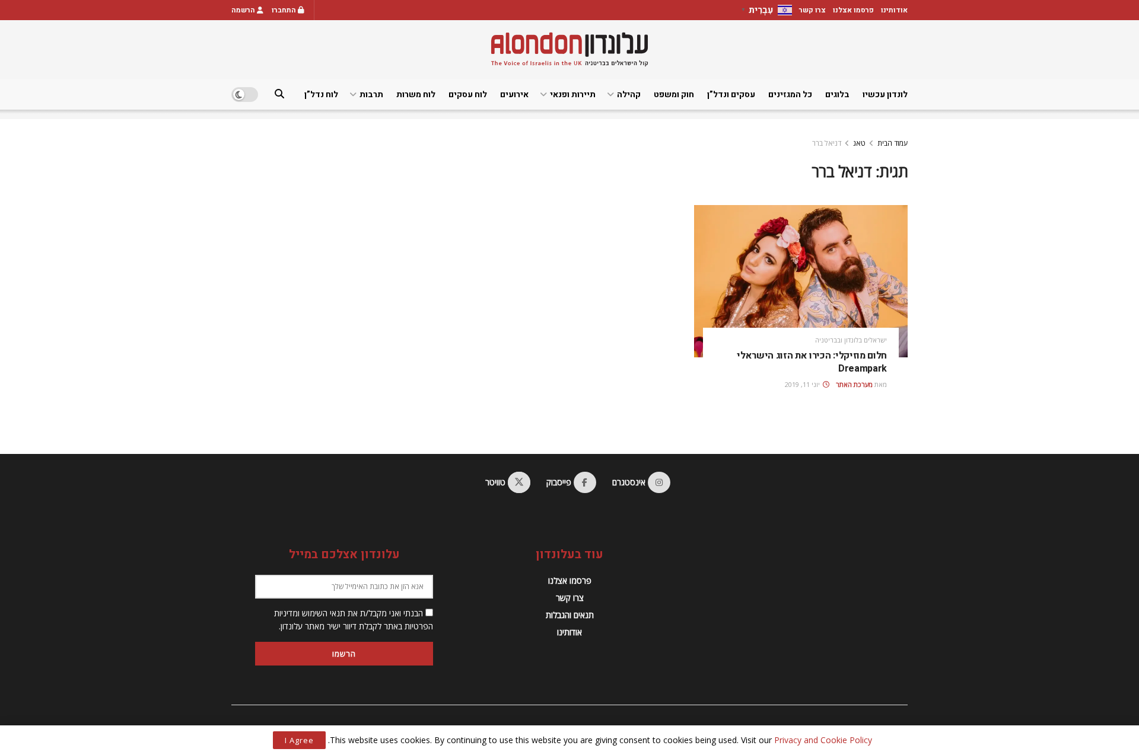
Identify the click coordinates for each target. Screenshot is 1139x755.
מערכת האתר (854, 384)
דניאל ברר (826, 143)
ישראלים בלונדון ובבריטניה (851, 340)
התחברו (285, 10)
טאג (859, 143)
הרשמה (244, 10)
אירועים (514, 94)
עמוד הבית (892, 143)
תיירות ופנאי (573, 94)
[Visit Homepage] (569, 49)
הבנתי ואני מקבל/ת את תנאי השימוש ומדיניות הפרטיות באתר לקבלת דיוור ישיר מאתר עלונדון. (353, 619)
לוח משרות (415, 94)
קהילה (629, 94)
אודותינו (894, 10)
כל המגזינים (790, 94)
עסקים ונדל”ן (731, 94)
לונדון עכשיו (885, 94)
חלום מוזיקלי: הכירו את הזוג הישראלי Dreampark (812, 362)
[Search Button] (279, 94)
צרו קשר (812, 10)
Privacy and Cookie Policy (823, 740)
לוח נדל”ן (321, 94)
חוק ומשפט (674, 94)
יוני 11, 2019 (803, 384)
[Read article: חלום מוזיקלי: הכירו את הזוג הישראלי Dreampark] (801, 281)
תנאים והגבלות (570, 614)
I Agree (299, 740)
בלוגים (837, 94)
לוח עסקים (467, 94)
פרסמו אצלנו (853, 10)
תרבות (371, 94)
